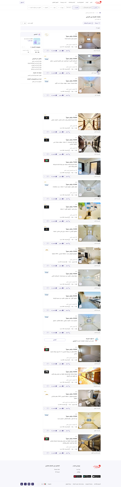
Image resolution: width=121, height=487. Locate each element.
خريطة (96, 23)
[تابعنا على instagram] (32, 484)
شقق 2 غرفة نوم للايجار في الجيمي (34, 75)
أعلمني (54, 340)
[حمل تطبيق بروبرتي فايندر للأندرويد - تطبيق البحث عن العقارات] (87, 476)
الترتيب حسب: (30, 23)
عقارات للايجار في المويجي (36, 65)
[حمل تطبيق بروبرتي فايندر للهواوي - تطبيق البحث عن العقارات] (78, 476)
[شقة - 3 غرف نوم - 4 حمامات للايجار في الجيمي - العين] (72, 212)
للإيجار (87, 2)
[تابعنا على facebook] (29, 484)
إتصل (67, 51)
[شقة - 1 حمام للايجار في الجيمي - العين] (72, 257)
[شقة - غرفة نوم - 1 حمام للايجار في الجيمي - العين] (72, 235)
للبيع (91, 2)
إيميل (60, 51)
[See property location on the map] (80, 46)
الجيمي (95, 7)
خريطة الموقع (68, 484)
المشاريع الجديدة (80, 2)
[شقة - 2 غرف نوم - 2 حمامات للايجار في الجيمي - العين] (72, 123)
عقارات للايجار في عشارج (36, 61)
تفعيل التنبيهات (87, 23)
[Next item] (22, 47)
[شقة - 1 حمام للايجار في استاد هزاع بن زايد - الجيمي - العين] (72, 400)
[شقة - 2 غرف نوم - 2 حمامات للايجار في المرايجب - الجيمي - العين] (72, 42)
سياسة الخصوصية (88, 484)
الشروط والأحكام (97, 484)
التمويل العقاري (55, 2)
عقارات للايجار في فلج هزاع (36, 69)
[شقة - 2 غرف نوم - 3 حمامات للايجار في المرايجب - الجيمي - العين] (72, 64)
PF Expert (57, 472)
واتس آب (53, 51)
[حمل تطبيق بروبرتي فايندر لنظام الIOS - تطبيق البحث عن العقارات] (96, 476)
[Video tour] (97, 48)
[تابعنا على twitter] (25, 484)
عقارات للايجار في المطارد (36, 67)
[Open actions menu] (44, 50)
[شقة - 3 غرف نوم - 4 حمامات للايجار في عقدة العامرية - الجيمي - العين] (72, 168)
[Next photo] (99, 40)
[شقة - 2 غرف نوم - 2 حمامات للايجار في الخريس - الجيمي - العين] (72, 355)
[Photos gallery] (89, 40)
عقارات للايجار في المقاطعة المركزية (34, 63)
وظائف (78, 472)
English (49, 484)
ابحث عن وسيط (63, 2)
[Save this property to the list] (48, 50)
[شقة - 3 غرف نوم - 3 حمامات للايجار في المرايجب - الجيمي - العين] (72, 302)
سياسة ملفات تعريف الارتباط (78, 484)
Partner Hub (57, 469)
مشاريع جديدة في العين (36, 81)
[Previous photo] (79, 40)
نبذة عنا (78, 469)
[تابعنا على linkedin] (21, 484)
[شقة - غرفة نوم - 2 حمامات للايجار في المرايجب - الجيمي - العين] (72, 422)
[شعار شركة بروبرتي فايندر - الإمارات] (98, 2)
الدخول (22, 2)
